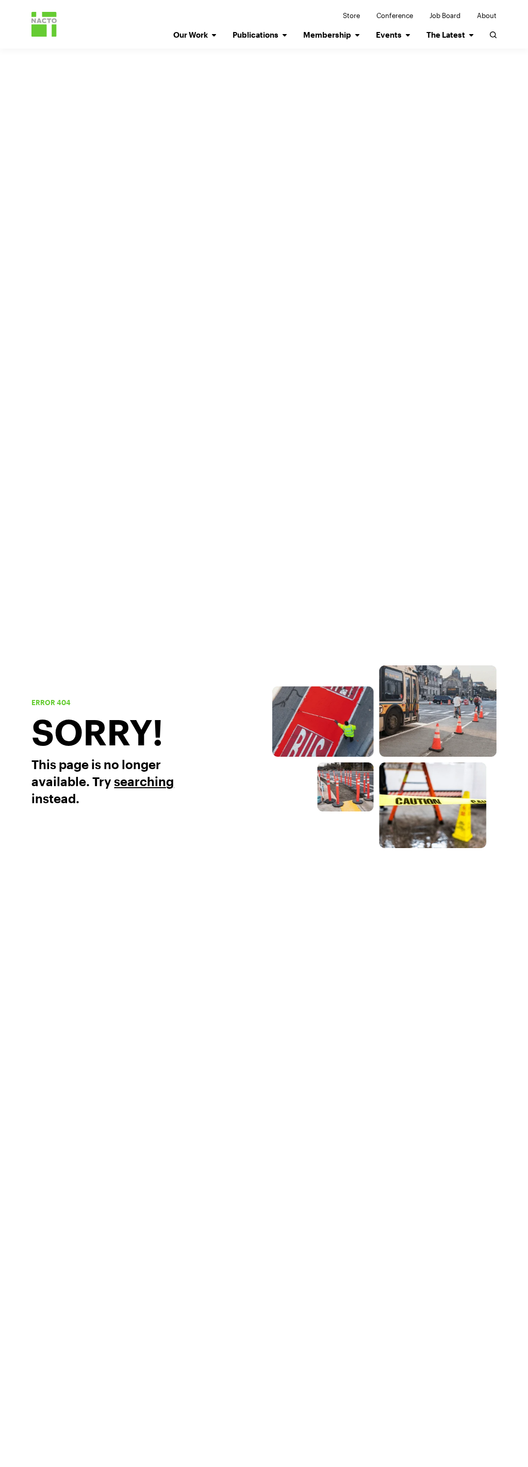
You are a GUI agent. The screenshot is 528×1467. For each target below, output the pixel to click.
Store (351, 15)
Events (389, 34)
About (487, 15)
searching (144, 781)
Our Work (190, 34)
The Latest (445, 34)
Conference (394, 15)
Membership (327, 34)
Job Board (445, 15)
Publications (255, 34)
